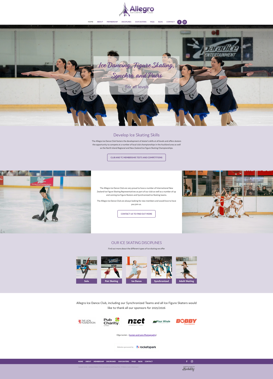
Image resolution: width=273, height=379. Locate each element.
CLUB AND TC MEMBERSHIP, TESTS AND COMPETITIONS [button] (136, 157)
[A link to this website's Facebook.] (179, 22)
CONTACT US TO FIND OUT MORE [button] (136, 214)
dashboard (91, 367)
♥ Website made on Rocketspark (130, 367)
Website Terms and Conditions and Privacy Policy (107, 367)
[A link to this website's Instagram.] (184, 22)
